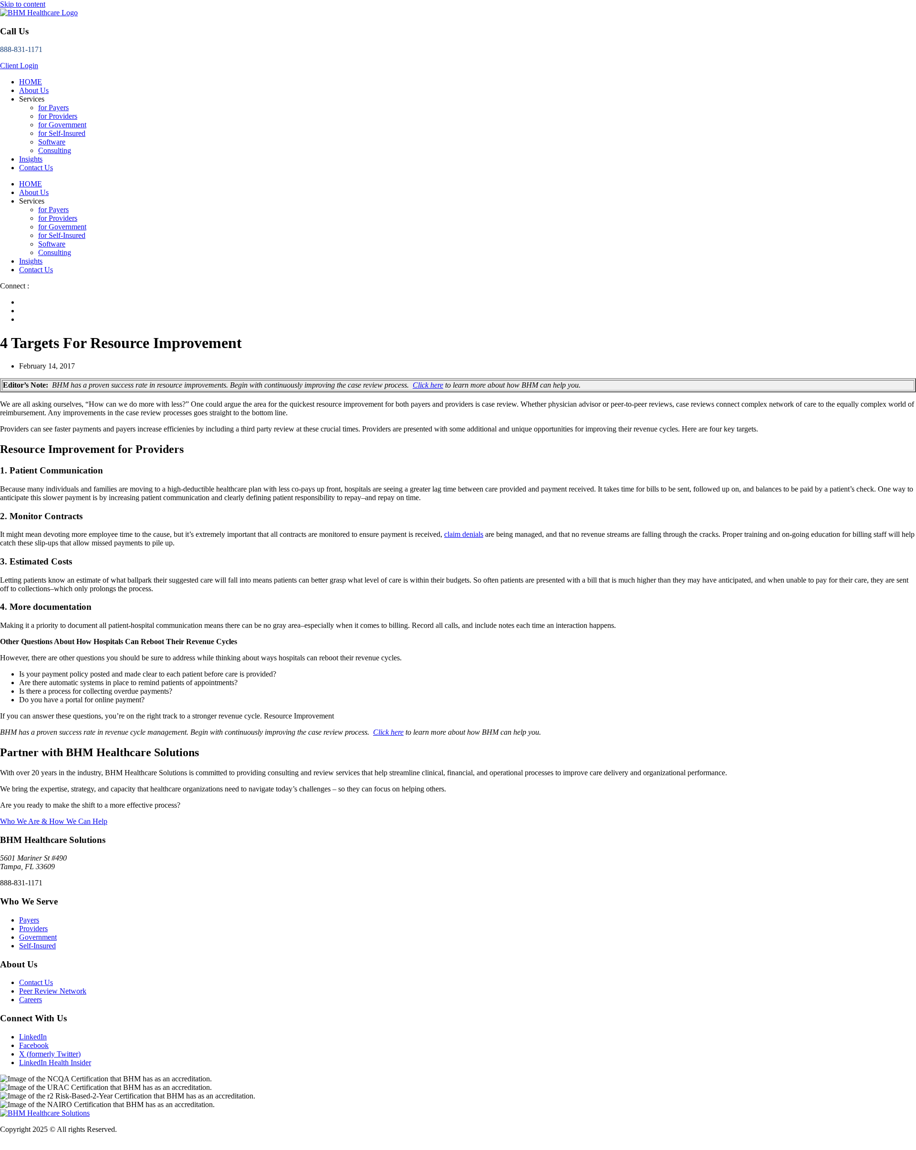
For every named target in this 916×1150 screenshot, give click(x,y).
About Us (34, 90)
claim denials (463, 534)
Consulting (54, 150)
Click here (428, 385)
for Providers (57, 116)
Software (51, 142)
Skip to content (22, 4)
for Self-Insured (61, 133)
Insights (30, 159)
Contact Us (36, 168)
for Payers (53, 107)
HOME (30, 82)
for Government (62, 125)
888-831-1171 (21, 49)
